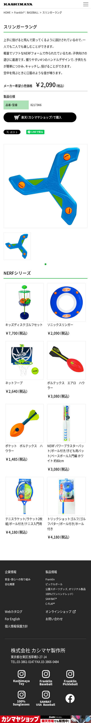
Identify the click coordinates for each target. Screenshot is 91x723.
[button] (45, 264)
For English (12, 619)
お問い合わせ (54, 619)
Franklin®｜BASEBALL (26, 12)
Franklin (50, 579)
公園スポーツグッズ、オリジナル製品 (66, 589)
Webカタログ (13, 611)
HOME (7, 12)
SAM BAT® (51, 599)
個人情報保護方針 (16, 626)
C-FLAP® (50, 604)
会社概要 (10, 584)
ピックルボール (54, 584)
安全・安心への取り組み (17, 579)
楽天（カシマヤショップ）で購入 (41, 117)
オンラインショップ (58, 611)
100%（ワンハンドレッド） (59, 594)
